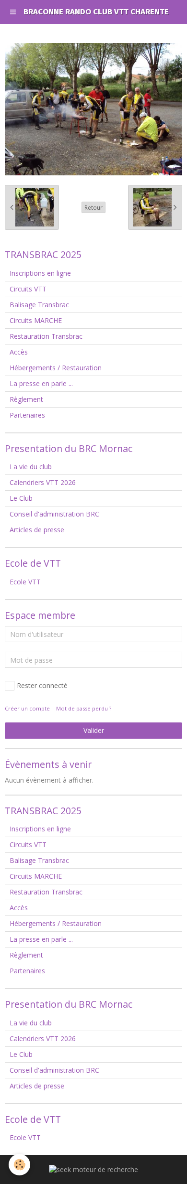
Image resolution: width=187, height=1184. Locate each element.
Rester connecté (42, 685)
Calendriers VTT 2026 (43, 482)
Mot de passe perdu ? (83, 708)
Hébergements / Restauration (56, 367)
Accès (19, 351)
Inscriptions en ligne (40, 273)
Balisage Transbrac (39, 304)
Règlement (26, 399)
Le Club (21, 498)
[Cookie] (19, 1164)
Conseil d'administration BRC (54, 513)
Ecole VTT (25, 581)
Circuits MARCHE (36, 320)
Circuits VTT (28, 288)
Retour (93, 207)
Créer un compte (27, 708)
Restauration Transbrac (46, 336)
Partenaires (27, 415)
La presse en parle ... (41, 383)
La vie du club (31, 466)
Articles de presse (37, 529)
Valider (93, 730)
